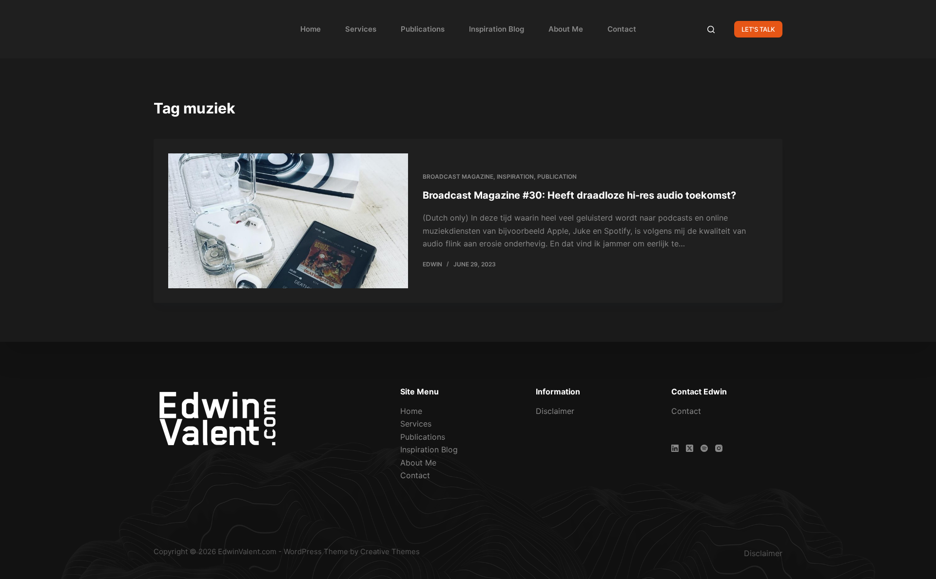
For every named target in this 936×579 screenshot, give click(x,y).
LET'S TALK (758, 29)
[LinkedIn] (675, 448)
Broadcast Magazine (458, 176)
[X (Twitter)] (689, 448)
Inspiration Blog (496, 29)
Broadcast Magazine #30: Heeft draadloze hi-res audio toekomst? (579, 195)
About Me (565, 29)
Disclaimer (555, 411)
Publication (557, 176)
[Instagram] (718, 448)
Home (310, 29)
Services (360, 29)
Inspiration (515, 176)
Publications (423, 29)
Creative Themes (390, 551)
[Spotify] (704, 448)
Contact (621, 29)
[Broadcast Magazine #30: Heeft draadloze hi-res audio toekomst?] (288, 220)
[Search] (711, 29)
